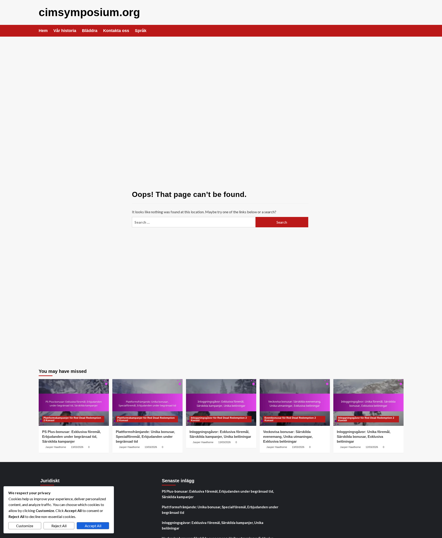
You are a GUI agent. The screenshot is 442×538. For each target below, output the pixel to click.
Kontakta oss (116, 30)
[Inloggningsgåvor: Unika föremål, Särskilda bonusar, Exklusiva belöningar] (368, 402)
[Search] (401, 31)
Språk (140, 30)
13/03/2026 (77, 447)
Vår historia (64, 30)
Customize (24, 525)
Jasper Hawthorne (55, 447)
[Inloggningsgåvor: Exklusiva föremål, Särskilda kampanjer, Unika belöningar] (221, 402)
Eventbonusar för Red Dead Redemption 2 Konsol (290, 419)
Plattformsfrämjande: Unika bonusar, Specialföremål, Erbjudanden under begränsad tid (145, 436)
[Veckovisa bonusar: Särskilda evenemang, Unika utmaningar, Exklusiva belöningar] (295, 402)
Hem (43, 30)
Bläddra (89, 30)
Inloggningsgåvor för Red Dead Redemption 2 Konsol (219, 419)
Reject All (59, 525)
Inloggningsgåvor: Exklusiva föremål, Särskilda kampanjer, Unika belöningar (212, 525)
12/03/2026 (372, 447)
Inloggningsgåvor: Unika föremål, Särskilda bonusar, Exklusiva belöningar (363, 436)
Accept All (93, 525)
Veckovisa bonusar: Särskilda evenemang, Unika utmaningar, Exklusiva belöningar (288, 436)
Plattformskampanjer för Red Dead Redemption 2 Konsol (72, 419)
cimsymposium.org (89, 12)
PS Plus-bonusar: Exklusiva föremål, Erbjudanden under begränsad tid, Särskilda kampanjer (71, 436)
